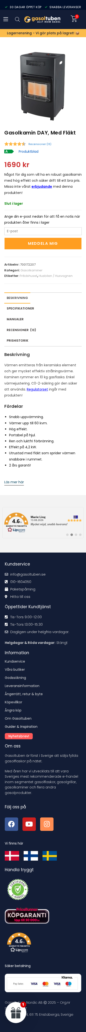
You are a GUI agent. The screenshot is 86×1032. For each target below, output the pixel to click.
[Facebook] (11, 824)
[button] (44, 943)
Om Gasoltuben (18, 718)
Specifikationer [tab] (20, 308)
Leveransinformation (22, 685)
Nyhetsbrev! (18, 736)
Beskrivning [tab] (17, 298)
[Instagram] (47, 824)
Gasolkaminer (32, 270)
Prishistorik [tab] (17, 340)
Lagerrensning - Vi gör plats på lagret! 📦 (43, 33)
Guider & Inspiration (21, 726)
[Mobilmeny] (5, 19)
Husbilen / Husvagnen (56, 276)
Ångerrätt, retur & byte (24, 694)
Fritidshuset (28, 276)
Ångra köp (13, 710)
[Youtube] (29, 824)
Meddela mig (43, 243)
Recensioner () (39, 144)
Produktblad (28, 151)
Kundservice (15, 661)
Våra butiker (15, 669)
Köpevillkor (13, 702)
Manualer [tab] (15, 319)
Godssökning (15, 677)
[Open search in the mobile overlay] (17, 19)
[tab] (21, 330)
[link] (43, 522)
